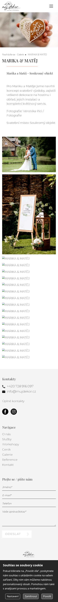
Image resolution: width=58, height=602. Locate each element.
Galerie (20, 54)
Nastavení (13, 596)
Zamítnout (31, 596)
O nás (6, 434)
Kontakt (8, 465)
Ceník (6, 449)
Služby (7, 439)
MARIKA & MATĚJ (37, 54)
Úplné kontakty (13, 401)
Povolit (47, 596)
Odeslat (13, 534)
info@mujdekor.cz (21, 391)
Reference (9, 459)
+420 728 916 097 (20, 386)
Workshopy (10, 444)
